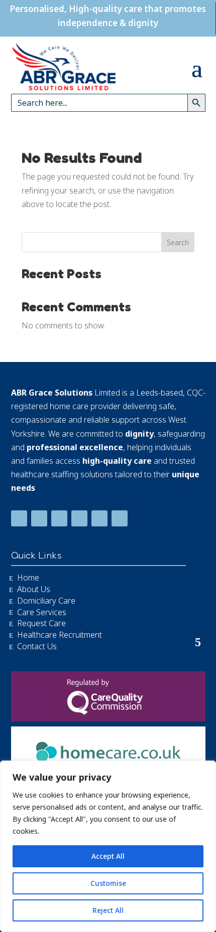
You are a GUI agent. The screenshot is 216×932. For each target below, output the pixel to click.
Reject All (108, 910)
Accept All (108, 856)
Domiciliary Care (46, 600)
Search (178, 242)
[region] (108, 846)
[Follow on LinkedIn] (39, 518)
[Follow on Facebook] (19, 518)
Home (28, 577)
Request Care (41, 623)
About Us (33, 589)
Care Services (41, 612)
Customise (108, 883)
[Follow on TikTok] (79, 518)
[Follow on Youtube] (59, 518)
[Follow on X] (99, 518)
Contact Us (37, 646)
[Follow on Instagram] (120, 518)
